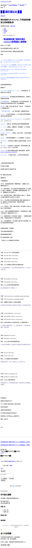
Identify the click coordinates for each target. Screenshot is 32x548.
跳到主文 (3, 16)
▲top (2, 468)
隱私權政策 (26, 525)
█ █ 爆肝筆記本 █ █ (11, 11)
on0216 (2, 452)
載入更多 (3, 471)
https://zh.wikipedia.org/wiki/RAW (9, 152)
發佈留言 (3, 480)
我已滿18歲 (3, 545)
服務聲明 (16, 527)
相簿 (5, 29)
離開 (9, 545)
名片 (5, 32)
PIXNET (7, 525)
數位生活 (12, 26)
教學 (11, 465)
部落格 (5, 31)
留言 (13, 461)
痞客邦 (10, 461)
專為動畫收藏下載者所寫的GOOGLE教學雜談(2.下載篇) (15, 445)
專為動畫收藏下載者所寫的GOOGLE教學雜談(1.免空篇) (15, 442)
